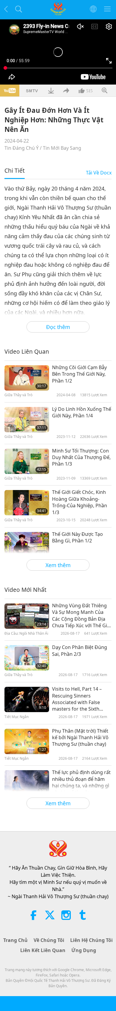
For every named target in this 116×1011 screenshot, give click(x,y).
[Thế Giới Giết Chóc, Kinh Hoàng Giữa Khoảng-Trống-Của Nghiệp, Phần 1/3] (26, 502)
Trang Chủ (15, 940)
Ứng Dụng (83, 950)
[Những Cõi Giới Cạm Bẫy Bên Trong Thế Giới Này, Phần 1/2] (26, 378)
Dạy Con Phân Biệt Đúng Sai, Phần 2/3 (79, 650)
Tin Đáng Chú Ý (21, 148)
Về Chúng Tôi (49, 940)
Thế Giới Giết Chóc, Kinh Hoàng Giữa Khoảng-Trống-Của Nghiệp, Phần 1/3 (79, 502)
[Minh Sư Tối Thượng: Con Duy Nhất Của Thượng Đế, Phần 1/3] (26, 461)
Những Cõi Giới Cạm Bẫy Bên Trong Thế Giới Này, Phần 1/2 (79, 374)
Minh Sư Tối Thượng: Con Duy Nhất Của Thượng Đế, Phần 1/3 (81, 457)
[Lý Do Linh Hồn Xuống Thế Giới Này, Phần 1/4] (26, 419)
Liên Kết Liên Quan (42, 950)
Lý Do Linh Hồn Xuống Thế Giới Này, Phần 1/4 (81, 412)
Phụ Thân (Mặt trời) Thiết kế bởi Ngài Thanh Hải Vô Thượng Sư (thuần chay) (80, 738)
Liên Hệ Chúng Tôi (91, 940)
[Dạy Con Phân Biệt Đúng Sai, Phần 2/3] (26, 657)
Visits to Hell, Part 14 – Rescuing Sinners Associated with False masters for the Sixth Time (77, 699)
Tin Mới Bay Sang (62, 148)
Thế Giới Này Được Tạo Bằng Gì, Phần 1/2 (77, 537)
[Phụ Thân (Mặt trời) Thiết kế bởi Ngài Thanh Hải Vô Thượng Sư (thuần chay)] (26, 741)
